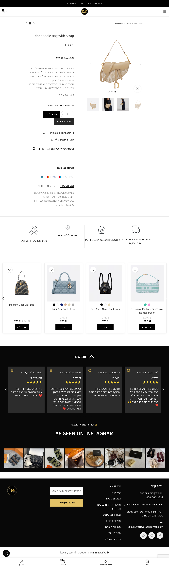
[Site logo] (84, 11)
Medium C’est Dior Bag (21, 304)
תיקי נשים (119, 23)
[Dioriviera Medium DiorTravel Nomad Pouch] (147, 283)
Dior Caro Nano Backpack (105, 309)
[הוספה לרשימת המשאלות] (44, 133)
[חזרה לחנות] (30, 24)
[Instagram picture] (155, 458)
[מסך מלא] (137, 88)
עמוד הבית (138, 23)
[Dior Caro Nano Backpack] (105, 283)
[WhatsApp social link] (52, 140)
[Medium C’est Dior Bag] (21, 283)
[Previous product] (34, 24)
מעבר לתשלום (64, 121)
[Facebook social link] (56, 140)
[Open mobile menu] (165, 11)
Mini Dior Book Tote (63, 309)
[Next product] (26, 24)
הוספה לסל (52, 114)
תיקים (128, 23)
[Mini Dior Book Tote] (63, 283)
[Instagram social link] (151, 535)
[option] (115, 91)
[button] (140, 64)
